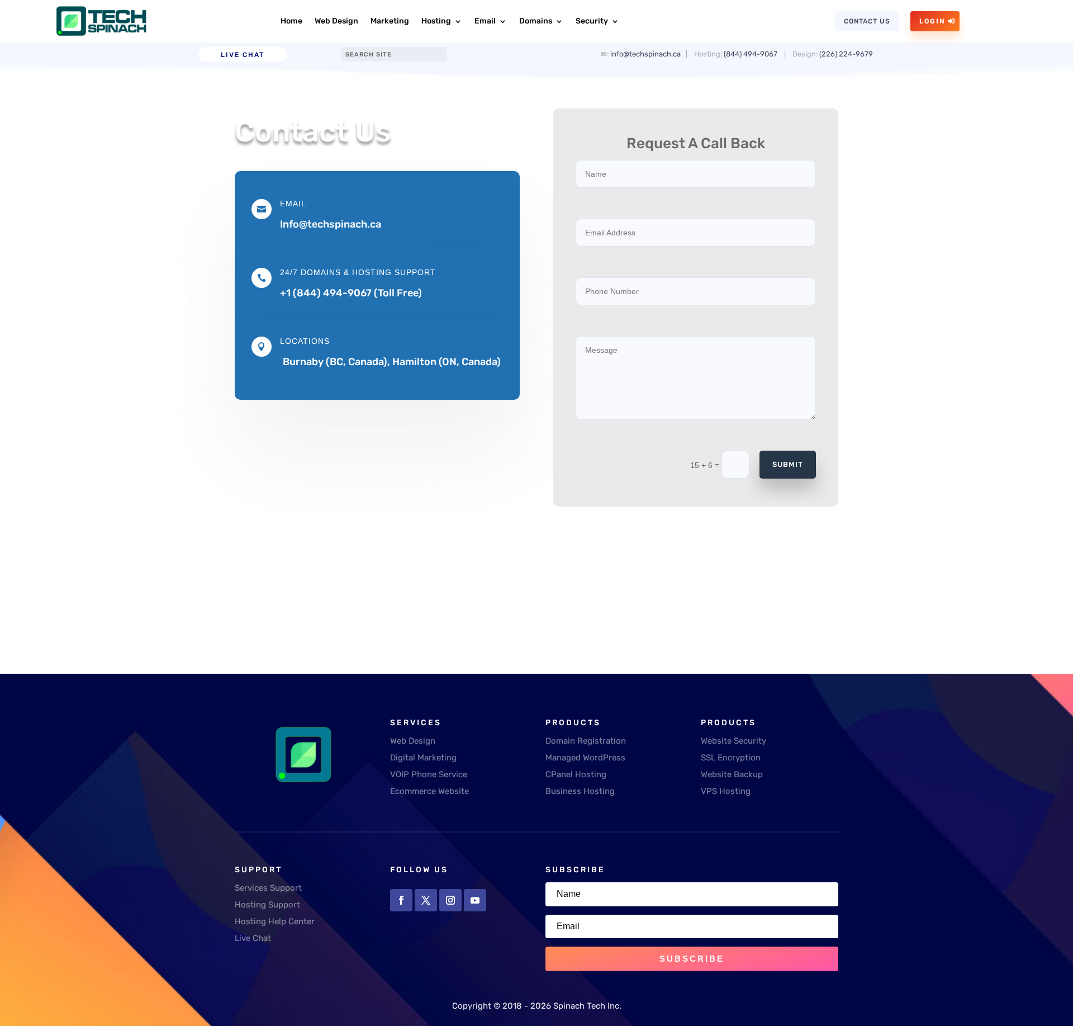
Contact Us (867, 21)
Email (485, 21)
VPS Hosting (726, 791)
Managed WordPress (585, 758)
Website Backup (732, 774)
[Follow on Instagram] (450, 900)
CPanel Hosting (575, 774)
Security (592, 21)
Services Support (268, 888)
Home (291, 21)
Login (932, 21)
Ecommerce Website (429, 791)
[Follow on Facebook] (401, 900)
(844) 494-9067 (750, 54)
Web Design (336, 21)
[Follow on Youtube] (475, 900)
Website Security (733, 741)
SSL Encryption (731, 758)
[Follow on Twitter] (426, 900)
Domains (535, 21)
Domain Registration (585, 741)
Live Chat (242, 55)
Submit (787, 464)
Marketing (390, 21)
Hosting (436, 21)
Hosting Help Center (275, 921)
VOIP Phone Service (428, 774)
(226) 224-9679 (847, 54)
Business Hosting (580, 791)
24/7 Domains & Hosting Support (358, 272)
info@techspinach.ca (645, 54)
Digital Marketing (423, 758)
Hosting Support (267, 905)
